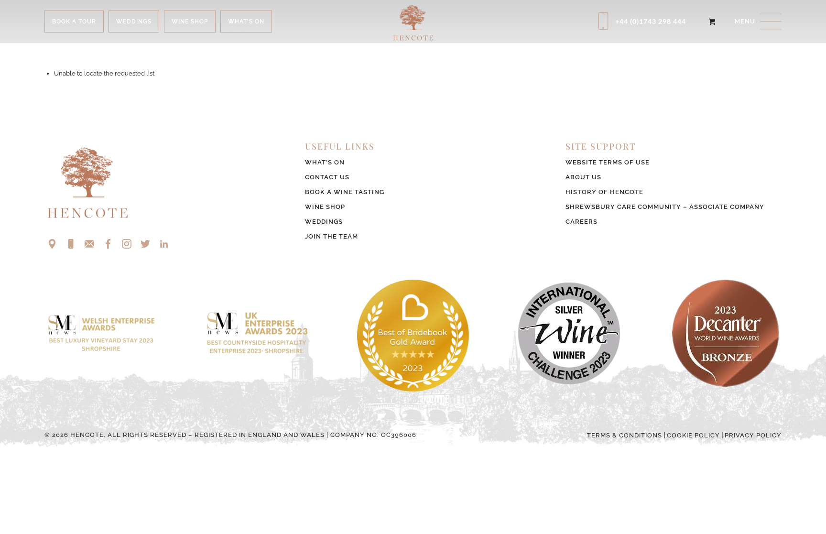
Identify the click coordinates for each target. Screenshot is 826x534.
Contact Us (327, 177)
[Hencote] (413, 21)
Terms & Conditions (624, 435)
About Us (583, 177)
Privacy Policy (753, 435)
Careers (581, 221)
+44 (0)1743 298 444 (650, 21)
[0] (712, 21)
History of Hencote (604, 192)
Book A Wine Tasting (344, 192)
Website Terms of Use (607, 162)
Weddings (324, 221)
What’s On (325, 162)
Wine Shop (325, 206)
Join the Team (331, 236)
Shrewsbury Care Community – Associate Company (664, 206)
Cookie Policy (693, 435)
